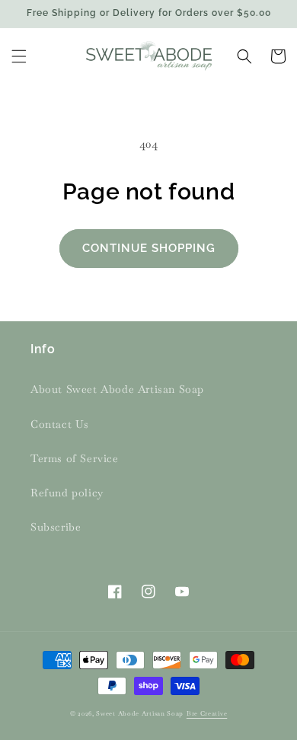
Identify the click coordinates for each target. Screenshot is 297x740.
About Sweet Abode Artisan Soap (117, 389)
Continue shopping (149, 248)
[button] (19, 56)
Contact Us (59, 424)
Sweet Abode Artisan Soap (140, 713)
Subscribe (55, 527)
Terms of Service (74, 458)
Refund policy (67, 492)
